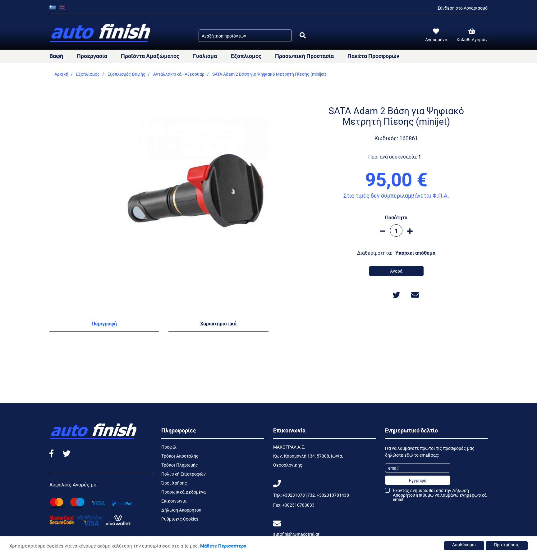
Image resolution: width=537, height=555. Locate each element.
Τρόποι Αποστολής (180, 456)
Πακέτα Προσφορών (373, 56)
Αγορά (396, 271)
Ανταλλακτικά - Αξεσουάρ (178, 74)
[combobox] (245, 35)
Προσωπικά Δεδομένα (183, 492)
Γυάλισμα (205, 56)
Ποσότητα (396, 217)
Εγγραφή (417, 480)
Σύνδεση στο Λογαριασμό (463, 8)
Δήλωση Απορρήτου (181, 510)
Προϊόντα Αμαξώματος (150, 56)
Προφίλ (169, 447)
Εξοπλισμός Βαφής (126, 74)
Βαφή (56, 56)
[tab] (104, 325)
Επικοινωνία (173, 501)
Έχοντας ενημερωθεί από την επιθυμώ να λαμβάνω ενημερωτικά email (440, 495)
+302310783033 (298, 505)
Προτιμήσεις (507, 545)
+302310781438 (333, 495)
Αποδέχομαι (464, 545)
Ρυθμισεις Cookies (179, 519)
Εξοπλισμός (246, 56)
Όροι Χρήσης (174, 483)
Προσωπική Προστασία (304, 56)
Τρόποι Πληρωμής (179, 465)
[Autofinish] (100, 33)
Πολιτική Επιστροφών (183, 474)
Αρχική (61, 74)
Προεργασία (92, 56)
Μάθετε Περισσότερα (223, 546)
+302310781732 (298, 495)
